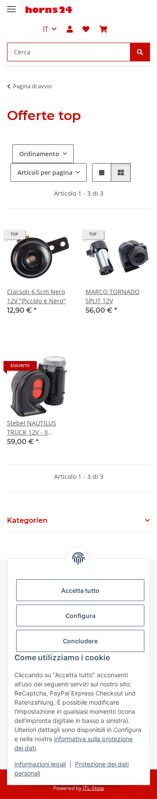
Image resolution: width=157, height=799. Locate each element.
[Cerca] (140, 52)
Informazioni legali (40, 764)
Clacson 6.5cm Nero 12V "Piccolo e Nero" (36, 296)
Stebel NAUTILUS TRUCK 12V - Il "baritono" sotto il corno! (32, 428)
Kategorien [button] (27, 520)
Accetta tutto (80, 590)
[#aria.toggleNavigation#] (11, 5)
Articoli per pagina (44, 172)
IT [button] (45, 29)
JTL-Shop (93, 788)
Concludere (80, 641)
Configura (80, 615)
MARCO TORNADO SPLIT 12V (112, 296)
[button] (70, 29)
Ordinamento (39, 154)
